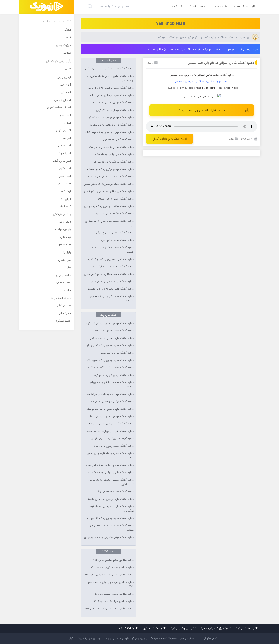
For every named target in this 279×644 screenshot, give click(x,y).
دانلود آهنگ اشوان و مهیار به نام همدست (110, 431)
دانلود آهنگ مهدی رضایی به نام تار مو (112, 103)
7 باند (68, 69)
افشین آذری (63, 130)
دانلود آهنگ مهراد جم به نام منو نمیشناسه (110, 394)
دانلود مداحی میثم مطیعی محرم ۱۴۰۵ (113, 560)
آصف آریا (65, 92)
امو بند (67, 138)
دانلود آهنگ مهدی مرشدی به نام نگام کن (111, 117)
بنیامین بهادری (62, 229)
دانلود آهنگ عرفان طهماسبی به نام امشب (110, 401)
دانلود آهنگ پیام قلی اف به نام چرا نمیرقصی (109, 191)
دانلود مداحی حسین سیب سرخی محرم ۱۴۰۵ (108, 575)
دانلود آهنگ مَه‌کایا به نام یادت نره (115, 213)
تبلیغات (177, 6)
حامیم (67, 290)
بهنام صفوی (64, 244)
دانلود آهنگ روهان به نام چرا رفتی (114, 233)
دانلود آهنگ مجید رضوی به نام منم (114, 331)
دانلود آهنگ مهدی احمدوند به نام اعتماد (111, 416)
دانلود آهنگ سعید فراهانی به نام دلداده (112, 95)
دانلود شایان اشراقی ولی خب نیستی (201, 110)
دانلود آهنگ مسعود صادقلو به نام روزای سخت (112, 384)
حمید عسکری (63, 321)
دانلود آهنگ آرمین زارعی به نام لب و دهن (110, 424)
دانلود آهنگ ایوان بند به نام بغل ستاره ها (110, 176)
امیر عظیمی (64, 168)
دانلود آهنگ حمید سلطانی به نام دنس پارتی (109, 274)
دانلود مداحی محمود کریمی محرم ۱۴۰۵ (112, 567)
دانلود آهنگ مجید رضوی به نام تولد (114, 446)
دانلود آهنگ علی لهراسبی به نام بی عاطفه (111, 499)
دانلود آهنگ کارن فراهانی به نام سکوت (112, 125)
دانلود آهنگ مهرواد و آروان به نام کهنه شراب (109, 132)
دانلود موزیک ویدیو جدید (216, 628)
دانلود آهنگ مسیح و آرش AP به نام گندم (110, 368)
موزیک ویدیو (63, 45)
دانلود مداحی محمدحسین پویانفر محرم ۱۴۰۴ (109, 609)
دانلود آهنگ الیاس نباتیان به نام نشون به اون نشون (110, 78)
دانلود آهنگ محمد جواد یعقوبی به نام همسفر (112, 249)
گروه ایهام (65, 206)
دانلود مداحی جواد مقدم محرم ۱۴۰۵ (114, 601)
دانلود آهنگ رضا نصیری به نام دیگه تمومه (110, 259)
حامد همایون (63, 282)
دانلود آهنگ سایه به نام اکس (117, 240)
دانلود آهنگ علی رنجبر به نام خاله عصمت (111, 289)
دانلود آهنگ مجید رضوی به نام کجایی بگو (110, 345)
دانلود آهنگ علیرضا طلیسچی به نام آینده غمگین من (111, 508)
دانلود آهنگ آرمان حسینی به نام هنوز (112, 281)
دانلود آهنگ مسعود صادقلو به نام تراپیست (110, 465)
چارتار (67, 267)
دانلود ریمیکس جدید (183, 628)
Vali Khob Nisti (170, 23)
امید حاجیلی (64, 145)
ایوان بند (66, 199)
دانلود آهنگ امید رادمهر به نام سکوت (113, 154)
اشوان (67, 123)
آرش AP (66, 191)
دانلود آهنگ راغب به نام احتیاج (116, 199)
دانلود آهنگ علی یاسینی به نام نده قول (112, 338)
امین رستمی (63, 183)
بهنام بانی (65, 237)
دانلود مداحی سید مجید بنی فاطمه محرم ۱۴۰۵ (111, 584)
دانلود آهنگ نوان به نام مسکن (116, 353)
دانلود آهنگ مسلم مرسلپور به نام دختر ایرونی (109, 184)
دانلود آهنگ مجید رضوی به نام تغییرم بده (110, 518)
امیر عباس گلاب (61, 161)
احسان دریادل (62, 100)
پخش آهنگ (196, 6)
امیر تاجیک (64, 153)
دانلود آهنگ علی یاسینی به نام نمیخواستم (110, 409)
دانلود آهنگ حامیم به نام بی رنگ (115, 492)
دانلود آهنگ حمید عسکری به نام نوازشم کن (109, 69)
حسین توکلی (63, 305)
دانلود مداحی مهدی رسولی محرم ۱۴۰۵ (113, 594)
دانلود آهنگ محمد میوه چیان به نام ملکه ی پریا (109, 223)
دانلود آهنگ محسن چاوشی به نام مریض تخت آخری (111, 482)
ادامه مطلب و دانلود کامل (170, 138)
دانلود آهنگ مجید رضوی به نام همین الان (110, 360)
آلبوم (68, 37)
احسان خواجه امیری (59, 107)
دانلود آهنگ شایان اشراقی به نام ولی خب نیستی (220, 62)
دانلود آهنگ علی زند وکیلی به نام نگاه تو (111, 472)
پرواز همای (64, 260)
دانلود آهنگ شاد (128, 628)
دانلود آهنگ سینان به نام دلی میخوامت (111, 147)
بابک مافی (65, 222)
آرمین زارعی (64, 77)
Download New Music (179, 88)
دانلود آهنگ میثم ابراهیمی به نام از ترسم (111, 88)
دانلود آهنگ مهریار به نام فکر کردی (115, 110)
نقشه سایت (219, 6)
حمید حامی (64, 313)
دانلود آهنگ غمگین (154, 628)
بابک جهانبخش (62, 214)
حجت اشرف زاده (61, 298)
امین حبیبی (64, 176)
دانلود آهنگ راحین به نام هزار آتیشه (113, 267)
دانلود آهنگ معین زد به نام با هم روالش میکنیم (111, 527)
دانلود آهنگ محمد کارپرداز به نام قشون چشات (112, 298)
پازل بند (66, 252)
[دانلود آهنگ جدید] (46, 7)
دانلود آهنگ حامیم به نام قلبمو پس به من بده (110, 455)
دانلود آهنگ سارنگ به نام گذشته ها (114, 162)
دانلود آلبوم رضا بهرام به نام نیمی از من (112, 438)
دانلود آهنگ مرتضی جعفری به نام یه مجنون (109, 206)
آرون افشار (64, 84)
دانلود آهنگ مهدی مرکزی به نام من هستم (110, 169)
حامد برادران (63, 275)
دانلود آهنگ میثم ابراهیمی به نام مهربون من (109, 537)
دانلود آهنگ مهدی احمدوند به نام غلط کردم (109, 323)
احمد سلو (65, 115)
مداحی (67, 52)
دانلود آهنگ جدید (245, 6)
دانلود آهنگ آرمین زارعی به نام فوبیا (113, 375)
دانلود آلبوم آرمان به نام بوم (118, 140)
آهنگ (231, 139)
